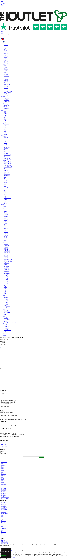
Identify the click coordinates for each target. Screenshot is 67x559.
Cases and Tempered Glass (7, 319)
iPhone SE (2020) (6, 238)
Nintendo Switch (6, 148)
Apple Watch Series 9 (6, 99)
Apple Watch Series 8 (6, 100)
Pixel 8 (5, 116)
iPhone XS (5, 67)
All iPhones (5, 182)
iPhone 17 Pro (5, 48)
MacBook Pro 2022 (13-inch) (7, 165)
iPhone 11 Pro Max (6, 235)
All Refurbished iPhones (4, 462)
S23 (4, 133)
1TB (2, 396)
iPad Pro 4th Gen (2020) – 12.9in (8, 260)
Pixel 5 (5, 122)
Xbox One (5, 145)
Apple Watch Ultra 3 (6, 107)
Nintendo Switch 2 (8, 306)
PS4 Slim (5, 141)
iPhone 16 (2, 479)
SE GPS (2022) (6, 195)
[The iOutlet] (33, 22)
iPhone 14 (5, 58)
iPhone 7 (5, 72)
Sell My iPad (4, 189)
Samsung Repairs (3, 522)
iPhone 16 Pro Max (6, 222)
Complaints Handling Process (4, 542)
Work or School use (6, 76)
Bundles (5, 177)
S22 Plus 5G (7, 278)
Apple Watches (3, 96)
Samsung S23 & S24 (6, 279)
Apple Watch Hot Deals (6, 97)
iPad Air (5, 191)
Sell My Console (4, 201)
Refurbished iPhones (3, 512)
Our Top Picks (4, 44)
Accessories (4, 149)
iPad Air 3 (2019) (6, 254)
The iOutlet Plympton (3, 534)
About (2, 530)
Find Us (2, 5)
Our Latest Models (5, 106)
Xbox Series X (5, 143)
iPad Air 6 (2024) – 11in (7, 252)
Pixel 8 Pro (5, 115)
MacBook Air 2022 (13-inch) (7, 156)
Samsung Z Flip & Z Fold (6, 134)
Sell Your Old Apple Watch (7, 329)
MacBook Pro (4, 160)
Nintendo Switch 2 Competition (4, 543)
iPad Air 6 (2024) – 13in (7, 84)
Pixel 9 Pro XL (6, 113)
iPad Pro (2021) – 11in (6, 94)
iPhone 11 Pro (5, 65)
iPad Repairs (5, 324)
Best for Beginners (6, 297)
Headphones (5, 178)
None (1, 406)
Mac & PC (4, 309)
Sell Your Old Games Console (7, 330)
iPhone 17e (5, 220)
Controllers (5, 150)
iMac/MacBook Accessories (7, 175)
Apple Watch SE (3, 502)
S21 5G (5, 129)
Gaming (2, 135)
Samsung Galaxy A (6, 187)
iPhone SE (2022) (6, 69)
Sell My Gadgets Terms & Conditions (5, 541)
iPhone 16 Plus (6, 52)
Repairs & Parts (3, 514)
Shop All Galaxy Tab (6, 124)
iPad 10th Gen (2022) (6, 78)
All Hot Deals (5, 211)
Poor (6, 399)
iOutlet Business (3, 2)
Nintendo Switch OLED (7, 147)
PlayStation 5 (5, 202)
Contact (2, 33)
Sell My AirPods (4, 197)
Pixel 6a (5, 293)
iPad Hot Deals (6, 74)
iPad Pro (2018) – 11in (3, 495)
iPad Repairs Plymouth (3, 523)
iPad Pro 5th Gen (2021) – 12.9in (8, 91)
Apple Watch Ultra (6, 109)
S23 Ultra (5, 132)
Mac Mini (5, 314)
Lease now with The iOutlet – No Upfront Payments (10, 322)
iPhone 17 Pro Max (6, 47)
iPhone (5, 186)
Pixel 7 (5, 119)
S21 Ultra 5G (5, 127)
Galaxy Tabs (5, 285)
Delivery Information (3, 532)
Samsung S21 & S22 (6, 274)
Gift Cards (5, 321)
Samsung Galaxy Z (6, 188)
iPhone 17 (5, 49)
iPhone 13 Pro (5, 230)
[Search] (8, 34)
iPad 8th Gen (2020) (3, 489)
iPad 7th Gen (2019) (6, 80)
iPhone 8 (5, 240)
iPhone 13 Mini (6, 229)
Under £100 (4, 103)
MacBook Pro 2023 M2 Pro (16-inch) (8, 166)
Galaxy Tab (4, 123)
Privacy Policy (3, 540)
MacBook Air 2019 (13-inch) (7, 155)
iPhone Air (5, 217)
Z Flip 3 (6, 284)
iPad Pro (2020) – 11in (6, 95)
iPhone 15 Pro (5, 225)
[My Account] (1, 35)
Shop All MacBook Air (6, 310)
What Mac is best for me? (7, 152)
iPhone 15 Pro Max (6, 53)
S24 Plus (5, 131)
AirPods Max (5, 180)
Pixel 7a (5, 118)
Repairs (2, 1)
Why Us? (4, 332)
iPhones (4, 205)
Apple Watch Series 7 (3, 505)
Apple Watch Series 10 (6, 108)
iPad (4, 190)
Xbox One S (7, 304)
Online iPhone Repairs (3, 520)
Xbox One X (5, 144)
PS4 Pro (5, 140)
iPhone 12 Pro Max (6, 61)
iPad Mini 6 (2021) (6, 88)
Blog (1, 4)
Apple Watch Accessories (7, 174)
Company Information (3, 539)
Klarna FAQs (2, 529)
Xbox (3, 142)
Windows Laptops (6, 153)
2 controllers (8, 406)
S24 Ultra (5, 130)
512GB (1, 396)
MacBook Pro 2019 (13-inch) (7, 162)
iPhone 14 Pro (5, 57)
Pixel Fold (5, 112)
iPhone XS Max (6, 66)
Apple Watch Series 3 (6, 272)
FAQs (3, 334)
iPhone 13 (5, 60)
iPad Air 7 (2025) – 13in (7, 250)
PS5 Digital (7, 299)
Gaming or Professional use (7, 245)
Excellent (2, 399)
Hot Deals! (2, 204)
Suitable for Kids (6, 75)
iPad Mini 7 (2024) (6, 87)
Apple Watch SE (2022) (6, 101)
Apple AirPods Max (6, 200)
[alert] (6, 553)
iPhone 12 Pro (5, 62)
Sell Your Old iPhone (6, 328)
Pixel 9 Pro (5, 287)
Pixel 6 (5, 121)
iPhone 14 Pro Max (6, 56)
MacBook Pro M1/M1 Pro (7, 312)
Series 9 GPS (5, 196)
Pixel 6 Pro (5, 120)
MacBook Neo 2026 (6, 172)
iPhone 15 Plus (6, 54)
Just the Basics (5, 243)
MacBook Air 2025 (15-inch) (7, 159)
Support (2, 31)
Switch (3, 146)
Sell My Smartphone (5, 185)
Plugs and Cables (6, 176)
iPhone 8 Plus (5, 70)
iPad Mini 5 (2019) (6, 256)
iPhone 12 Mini (6, 63)
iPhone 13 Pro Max (3, 474)
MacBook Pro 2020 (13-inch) (7, 163)
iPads (4, 212)
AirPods (5, 179)
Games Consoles (4, 207)
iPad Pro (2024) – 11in (6, 93)
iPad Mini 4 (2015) (3, 493)
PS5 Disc (5, 139)
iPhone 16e (5, 50)
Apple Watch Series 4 (6, 105)
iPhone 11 (2, 468)
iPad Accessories (6, 318)
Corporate (4, 3)
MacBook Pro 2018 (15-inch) (7, 161)
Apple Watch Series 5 (6, 104)
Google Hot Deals (6, 111)
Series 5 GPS (5, 194)
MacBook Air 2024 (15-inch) (7, 158)
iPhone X (5, 68)
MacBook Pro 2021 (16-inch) (7, 164)
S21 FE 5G (7, 276)
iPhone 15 (5, 55)
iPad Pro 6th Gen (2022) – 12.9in (8, 90)
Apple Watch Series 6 (6, 102)
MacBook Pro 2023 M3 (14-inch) (8, 167)
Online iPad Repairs (3, 521)
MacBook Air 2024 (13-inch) (7, 157)
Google (2, 110)
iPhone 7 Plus (2, 463)
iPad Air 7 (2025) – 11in (7, 251)
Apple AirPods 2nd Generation (7, 198)
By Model (4, 46)
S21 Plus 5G (5, 128)
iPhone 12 (5, 231)
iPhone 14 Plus (3, 475)
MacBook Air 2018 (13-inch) (7, 154)
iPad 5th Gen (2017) (3, 487)
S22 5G (5, 125)
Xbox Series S (5, 203)
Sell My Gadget (4, 327)
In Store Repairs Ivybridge (7, 326)
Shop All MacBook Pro (6, 311)
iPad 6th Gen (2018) (6, 81)
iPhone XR (5, 236)
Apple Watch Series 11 (6, 266)
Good (4, 399)
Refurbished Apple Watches (4, 513)
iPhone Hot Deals (6, 45)
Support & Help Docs (3, 528)
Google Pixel (4, 208)
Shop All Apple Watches (7, 98)
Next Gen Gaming (6, 137)
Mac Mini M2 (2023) (6, 170)
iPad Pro (5, 192)
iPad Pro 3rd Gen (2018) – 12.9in (8, 92)
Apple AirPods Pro (6, 199)
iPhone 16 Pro (5, 51)
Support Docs (4, 335)
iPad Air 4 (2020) (6, 86)
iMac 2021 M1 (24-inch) (7, 168)
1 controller (4, 406)
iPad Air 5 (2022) (6, 85)
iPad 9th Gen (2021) (6, 79)
